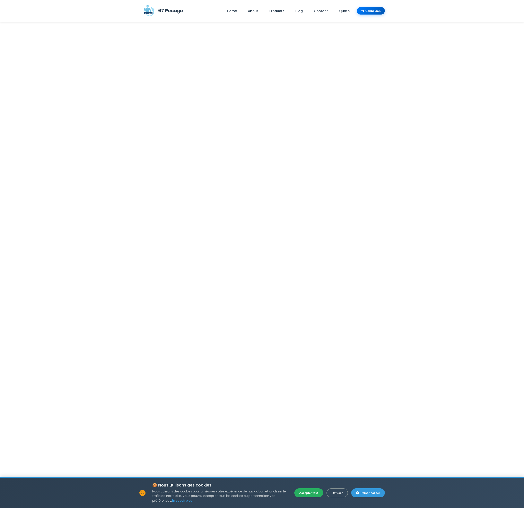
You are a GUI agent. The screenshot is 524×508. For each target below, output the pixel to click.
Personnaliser (370, 492)
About (253, 11)
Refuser (337, 492)
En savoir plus (182, 500)
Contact (321, 11)
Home (232, 11)
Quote (344, 11)
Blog (299, 11)
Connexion (373, 10)
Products (276, 11)
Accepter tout (308, 492)
